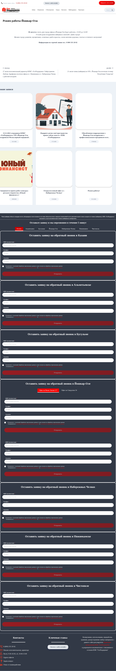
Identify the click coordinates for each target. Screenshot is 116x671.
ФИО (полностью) (9, 242)
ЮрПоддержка (72, 10)
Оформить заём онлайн (107, 2)
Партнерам (81, 10)
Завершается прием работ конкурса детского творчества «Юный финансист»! (14, 193)
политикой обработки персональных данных (25, 267)
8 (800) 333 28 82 (9, 646)
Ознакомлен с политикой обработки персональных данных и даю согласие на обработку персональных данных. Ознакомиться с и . (34, 266)
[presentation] (54, 111)
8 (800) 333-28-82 (21, 3)
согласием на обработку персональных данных (50, 267)
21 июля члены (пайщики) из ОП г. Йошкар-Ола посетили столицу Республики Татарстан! (90, 71)
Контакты (63, 10)
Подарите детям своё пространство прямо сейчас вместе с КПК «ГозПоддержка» (54, 135)
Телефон (6, 250)
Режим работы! (94, 191)
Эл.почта (6, 258)
